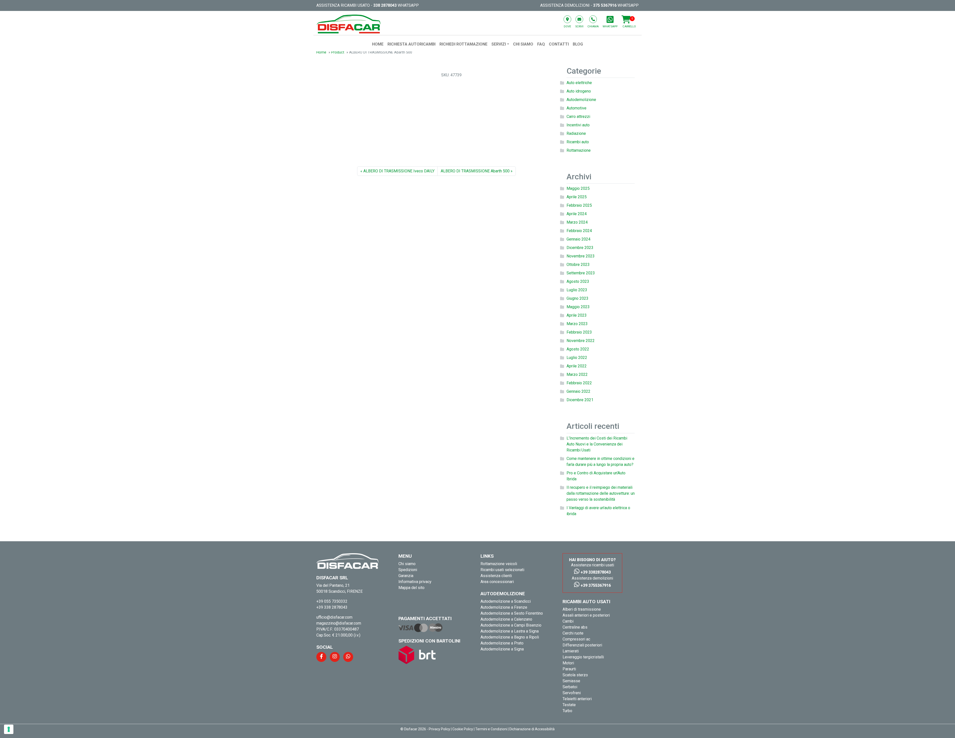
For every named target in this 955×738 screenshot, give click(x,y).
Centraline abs (575, 627)
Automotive (576, 108)
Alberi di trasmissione (582, 609)
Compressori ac (576, 639)
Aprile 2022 (577, 366)
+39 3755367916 (595, 585)
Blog (578, 44)
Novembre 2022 (581, 340)
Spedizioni (407, 569)
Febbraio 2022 (579, 383)
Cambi (568, 621)
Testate (569, 704)
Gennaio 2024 (578, 239)
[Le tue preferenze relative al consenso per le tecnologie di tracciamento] (8, 729)
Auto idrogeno (579, 91)
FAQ (541, 44)
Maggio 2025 (578, 188)
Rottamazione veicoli (498, 563)
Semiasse (571, 681)
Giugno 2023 (577, 298)
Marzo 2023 (577, 323)
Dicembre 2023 (580, 247)
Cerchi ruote (573, 633)
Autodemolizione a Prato (502, 643)
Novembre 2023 (581, 256)
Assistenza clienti (496, 575)
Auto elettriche (579, 82)
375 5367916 (605, 5)
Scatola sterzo (575, 675)
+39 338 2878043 (331, 607)
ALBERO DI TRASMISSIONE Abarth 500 (475, 171)
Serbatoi (570, 687)
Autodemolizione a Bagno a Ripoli (509, 637)
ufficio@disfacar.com (334, 617)
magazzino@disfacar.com (338, 623)
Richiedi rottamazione (463, 44)
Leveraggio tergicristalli (583, 657)
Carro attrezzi (578, 116)
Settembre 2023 (581, 273)
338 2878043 (385, 5)
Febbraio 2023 (579, 332)
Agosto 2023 (578, 281)
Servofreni (572, 692)
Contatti (559, 44)
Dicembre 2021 (580, 399)
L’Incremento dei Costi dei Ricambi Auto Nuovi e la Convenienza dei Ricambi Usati (597, 444)
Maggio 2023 (578, 306)
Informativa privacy (414, 581)
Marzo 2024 (577, 222)
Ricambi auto (578, 142)
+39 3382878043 (595, 572)
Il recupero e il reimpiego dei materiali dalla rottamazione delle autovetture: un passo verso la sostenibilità (601, 493)
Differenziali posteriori (582, 645)
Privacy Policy (439, 729)
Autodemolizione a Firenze (503, 607)
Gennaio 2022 (578, 391)
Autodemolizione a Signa (502, 649)
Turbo (567, 710)
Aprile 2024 (577, 213)
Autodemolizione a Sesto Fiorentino (511, 613)
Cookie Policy (462, 729)
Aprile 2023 (577, 315)
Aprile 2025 (577, 197)
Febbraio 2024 (579, 230)
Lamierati (571, 651)
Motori (568, 663)
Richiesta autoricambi (411, 44)
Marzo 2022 (577, 374)
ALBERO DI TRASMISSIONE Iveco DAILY (398, 171)
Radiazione (576, 133)
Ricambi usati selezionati (502, 569)
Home (377, 44)
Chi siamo (523, 44)
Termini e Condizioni (491, 729)
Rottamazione (579, 150)
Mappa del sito (411, 587)
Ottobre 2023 (578, 264)
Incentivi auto (578, 125)
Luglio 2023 (577, 290)
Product (337, 52)
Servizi (498, 44)
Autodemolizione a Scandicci (505, 601)
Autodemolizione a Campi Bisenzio (510, 625)
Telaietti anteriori (577, 698)
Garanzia (405, 575)
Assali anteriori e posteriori (586, 615)
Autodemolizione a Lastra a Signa (509, 631)
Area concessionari (497, 581)
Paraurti (569, 669)
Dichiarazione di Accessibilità (532, 729)
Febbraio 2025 (579, 205)
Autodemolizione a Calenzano (506, 619)
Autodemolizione (581, 99)
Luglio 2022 (577, 357)
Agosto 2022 (578, 349)
